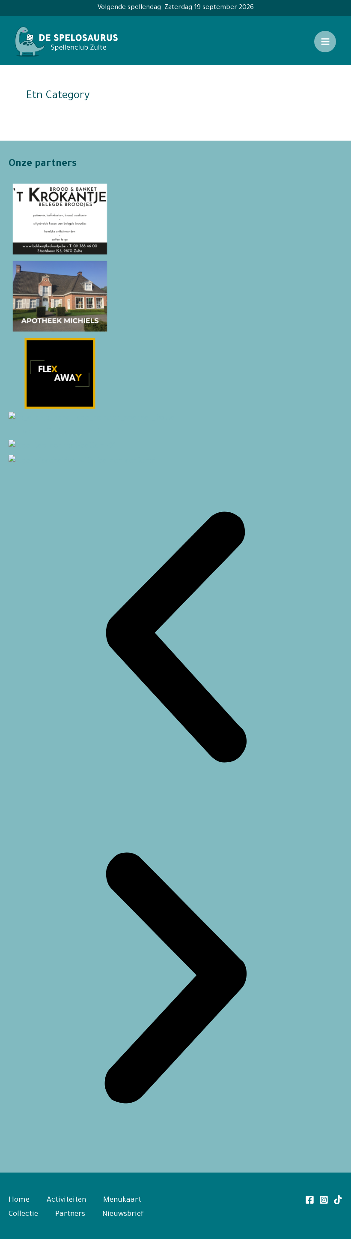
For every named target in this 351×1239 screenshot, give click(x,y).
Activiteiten (66, 1201)
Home (19, 1201)
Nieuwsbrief (123, 1215)
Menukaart (122, 1201)
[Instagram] (323, 1199)
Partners (70, 1215)
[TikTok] (337, 1199)
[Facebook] (309, 1199)
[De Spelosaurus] (66, 42)
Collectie (23, 1215)
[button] (175, 640)
